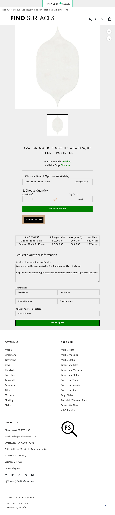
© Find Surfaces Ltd (19, 504)
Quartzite (10, 370)
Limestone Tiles (69, 365)
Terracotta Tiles (69, 405)
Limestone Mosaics (71, 370)
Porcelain (10, 375)
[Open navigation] (6, 19)
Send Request (57, 322)
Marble (8, 349)
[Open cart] (109, 19)
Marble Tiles (67, 349)
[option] (57, 67)
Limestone (10, 354)
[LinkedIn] (32, 474)
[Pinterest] (26, 474)
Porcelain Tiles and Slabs (74, 400)
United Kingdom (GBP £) (21, 498)
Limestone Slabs (70, 375)
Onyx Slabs (67, 395)
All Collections (69, 410)
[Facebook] (6, 474)
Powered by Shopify (16, 507)
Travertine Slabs (69, 390)
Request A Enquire (57, 208)
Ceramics (10, 385)
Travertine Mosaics (71, 385)
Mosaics (9, 395)
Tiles (7, 390)
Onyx (8, 365)
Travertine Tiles (69, 380)
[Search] (96, 18)
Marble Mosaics (69, 354)
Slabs (8, 405)
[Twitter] (13, 474)
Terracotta (10, 380)
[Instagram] (19, 474)
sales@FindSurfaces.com (24, 436)
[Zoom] (109, 31)
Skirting (9, 400)
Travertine (10, 360)
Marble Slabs (68, 360)
